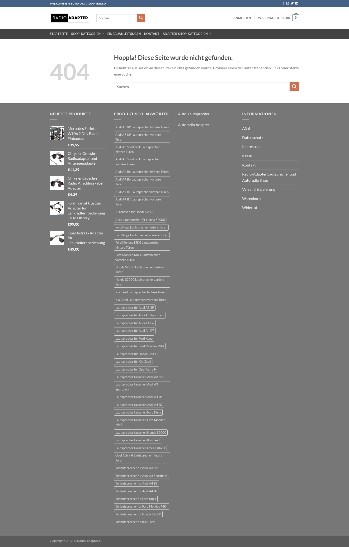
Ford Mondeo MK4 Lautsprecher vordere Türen (137, 257)
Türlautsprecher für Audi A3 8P (136, 468)
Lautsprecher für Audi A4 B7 (134, 331)
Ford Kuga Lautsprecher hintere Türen (141, 227)
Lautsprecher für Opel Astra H (135, 369)
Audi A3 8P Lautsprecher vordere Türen (138, 137)
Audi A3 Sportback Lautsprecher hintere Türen (137, 149)
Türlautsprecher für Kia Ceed (135, 522)
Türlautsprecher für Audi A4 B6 (136, 483)
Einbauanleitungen (124, 34)
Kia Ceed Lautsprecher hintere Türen (140, 292)
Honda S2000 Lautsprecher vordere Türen (140, 282)
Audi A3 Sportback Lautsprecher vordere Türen (137, 161)
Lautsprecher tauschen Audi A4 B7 (139, 405)
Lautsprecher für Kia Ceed (133, 361)
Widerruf (249, 207)
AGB (246, 128)
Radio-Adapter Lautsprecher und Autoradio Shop (269, 177)
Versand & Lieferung (258, 189)
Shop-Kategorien (86, 34)
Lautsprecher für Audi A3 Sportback (139, 315)
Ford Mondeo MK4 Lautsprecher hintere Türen (137, 245)
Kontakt (151, 34)
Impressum (251, 146)
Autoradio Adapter (193, 124)
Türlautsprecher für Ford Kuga (135, 499)
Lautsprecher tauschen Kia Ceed (137, 440)
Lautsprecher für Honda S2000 (136, 354)
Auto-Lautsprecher (193, 113)
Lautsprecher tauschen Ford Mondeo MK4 (140, 422)
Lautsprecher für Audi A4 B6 (134, 323)
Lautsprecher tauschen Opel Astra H (140, 448)
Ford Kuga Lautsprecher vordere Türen (141, 235)
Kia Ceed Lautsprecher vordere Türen (140, 300)
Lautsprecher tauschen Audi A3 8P (139, 377)
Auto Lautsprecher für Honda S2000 (140, 220)
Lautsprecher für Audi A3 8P (134, 307)
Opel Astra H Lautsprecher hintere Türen (138, 457)
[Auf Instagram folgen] (287, 3)
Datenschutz (252, 137)
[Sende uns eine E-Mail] (296, 3)
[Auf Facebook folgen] (283, 3)
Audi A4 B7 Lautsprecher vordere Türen (138, 201)
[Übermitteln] (141, 18)
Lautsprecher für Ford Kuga (134, 338)
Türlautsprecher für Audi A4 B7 (136, 491)
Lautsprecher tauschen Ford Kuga (138, 412)
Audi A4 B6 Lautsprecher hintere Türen (142, 172)
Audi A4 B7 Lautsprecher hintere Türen (142, 192)
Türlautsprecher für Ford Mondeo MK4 (141, 506)
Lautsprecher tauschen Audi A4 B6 (139, 397)
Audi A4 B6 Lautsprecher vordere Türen (138, 181)
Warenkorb (251, 198)
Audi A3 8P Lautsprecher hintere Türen (142, 127)
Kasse (247, 155)
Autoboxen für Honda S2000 (135, 212)
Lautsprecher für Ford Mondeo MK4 (139, 346)
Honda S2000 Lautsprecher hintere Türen (139, 269)
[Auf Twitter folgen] (292, 3)
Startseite (59, 34)
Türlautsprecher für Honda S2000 (138, 514)
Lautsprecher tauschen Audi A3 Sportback (136, 386)
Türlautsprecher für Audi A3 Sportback (141, 476)
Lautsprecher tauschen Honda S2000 (140, 432)
